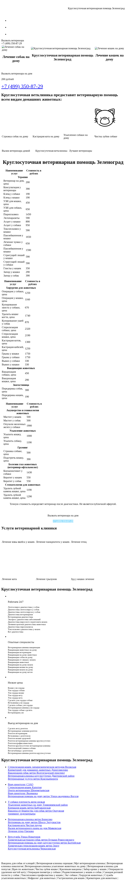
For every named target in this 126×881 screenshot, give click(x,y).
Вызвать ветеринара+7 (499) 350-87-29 (12, 42)
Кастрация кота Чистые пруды (25, 825)
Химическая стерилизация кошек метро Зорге (33, 845)
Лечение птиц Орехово (21, 831)
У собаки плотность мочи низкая (26, 801)
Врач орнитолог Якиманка (23, 793)
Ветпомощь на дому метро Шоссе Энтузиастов (34, 822)
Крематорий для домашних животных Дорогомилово (38, 770)
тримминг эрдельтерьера (21, 813)
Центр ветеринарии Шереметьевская (28, 790)
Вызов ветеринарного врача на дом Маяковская (34, 828)
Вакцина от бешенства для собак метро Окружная (36, 810)
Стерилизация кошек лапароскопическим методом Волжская (42, 767)
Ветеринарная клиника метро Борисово (30, 819)
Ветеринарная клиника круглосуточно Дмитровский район (41, 775)
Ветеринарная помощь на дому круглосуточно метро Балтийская (44, 842)
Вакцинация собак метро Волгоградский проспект (36, 772)
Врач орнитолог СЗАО (20, 784)
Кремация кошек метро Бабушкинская (29, 807)
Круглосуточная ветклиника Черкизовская (32, 848)
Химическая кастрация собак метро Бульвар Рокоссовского (41, 839)
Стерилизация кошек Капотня (25, 787)
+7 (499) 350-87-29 (63, 521)
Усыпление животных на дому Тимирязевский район (38, 804)
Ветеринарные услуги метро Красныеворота (33, 778)
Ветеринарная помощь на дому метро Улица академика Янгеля (43, 796)
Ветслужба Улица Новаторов (24, 836)
